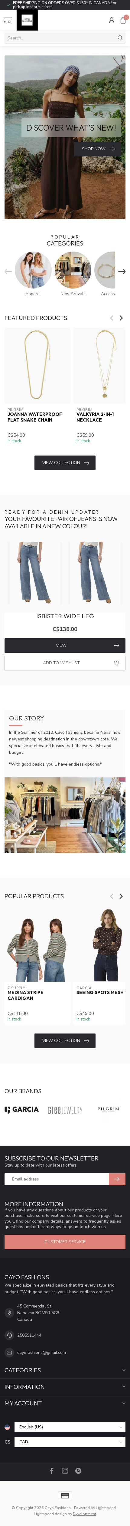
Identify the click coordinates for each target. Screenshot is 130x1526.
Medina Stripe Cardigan (26, 995)
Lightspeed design (50, 1513)
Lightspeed (106, 1507)
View (61, 645)
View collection (61, 463)
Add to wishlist (61, 663)
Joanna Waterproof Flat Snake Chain (35, 417)
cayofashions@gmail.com (41, 1352)
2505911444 (29, 1335)
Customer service (65, 1242)
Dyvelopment (84, 1513)
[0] (123, 20)
